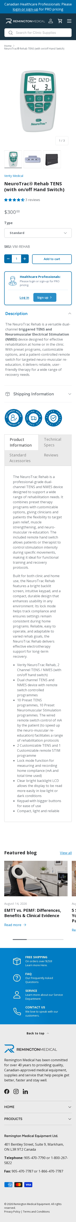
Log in (24, 297)
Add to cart (52, 259)
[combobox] (38, 32)
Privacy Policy (12, 1211)
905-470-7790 (35, 1157)
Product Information (21, 442)
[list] (38, 101)
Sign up (42, 297)
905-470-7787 (22, 1171)
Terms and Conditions (36, 1211)
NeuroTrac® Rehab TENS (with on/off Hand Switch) (34, 48)
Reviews (51, 454)
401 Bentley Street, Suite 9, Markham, (34, 1144)
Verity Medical (13, 176)
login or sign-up (25, 9)
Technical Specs (52, 442)
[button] (60, 21)
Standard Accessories (20, 457)
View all (66, 853)
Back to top (36, 1033)
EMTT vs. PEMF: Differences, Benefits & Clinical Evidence (32, 912)
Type (8, 223)
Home (8, 46)
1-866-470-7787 (50, 1171)
